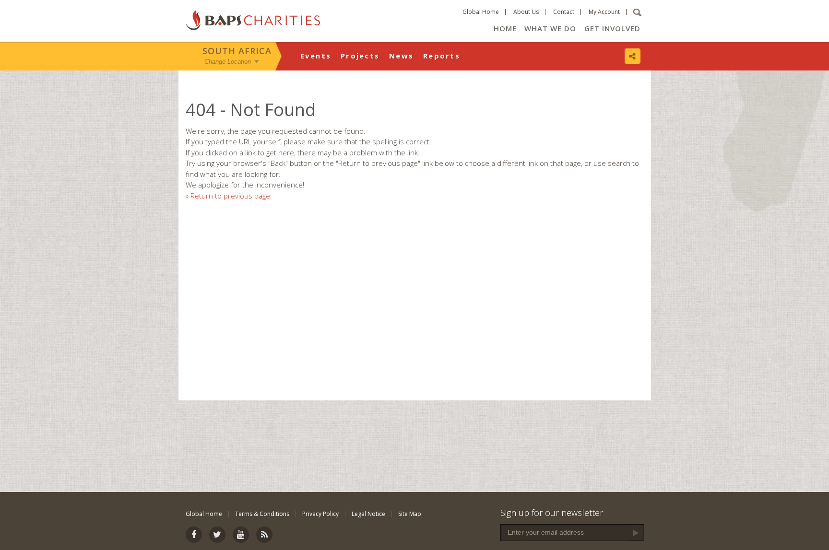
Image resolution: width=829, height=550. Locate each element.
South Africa (237, 51)
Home (505, 28)
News (401, 55)
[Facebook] (194, 535)
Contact (563, 12)
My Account (604, 12)
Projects (360, 55)
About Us (526, 12)
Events (316, 55)
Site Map (409, 514)
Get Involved (612, 28)
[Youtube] (241, 535)
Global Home (480, 12)
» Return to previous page (228, 195)
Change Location (227, 61)
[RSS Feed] (264, 535)
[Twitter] (217, 535)
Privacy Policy (320, 514)
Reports (441, 55)
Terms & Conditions (262, 514)
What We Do (550, 28)
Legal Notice (368, 514)
